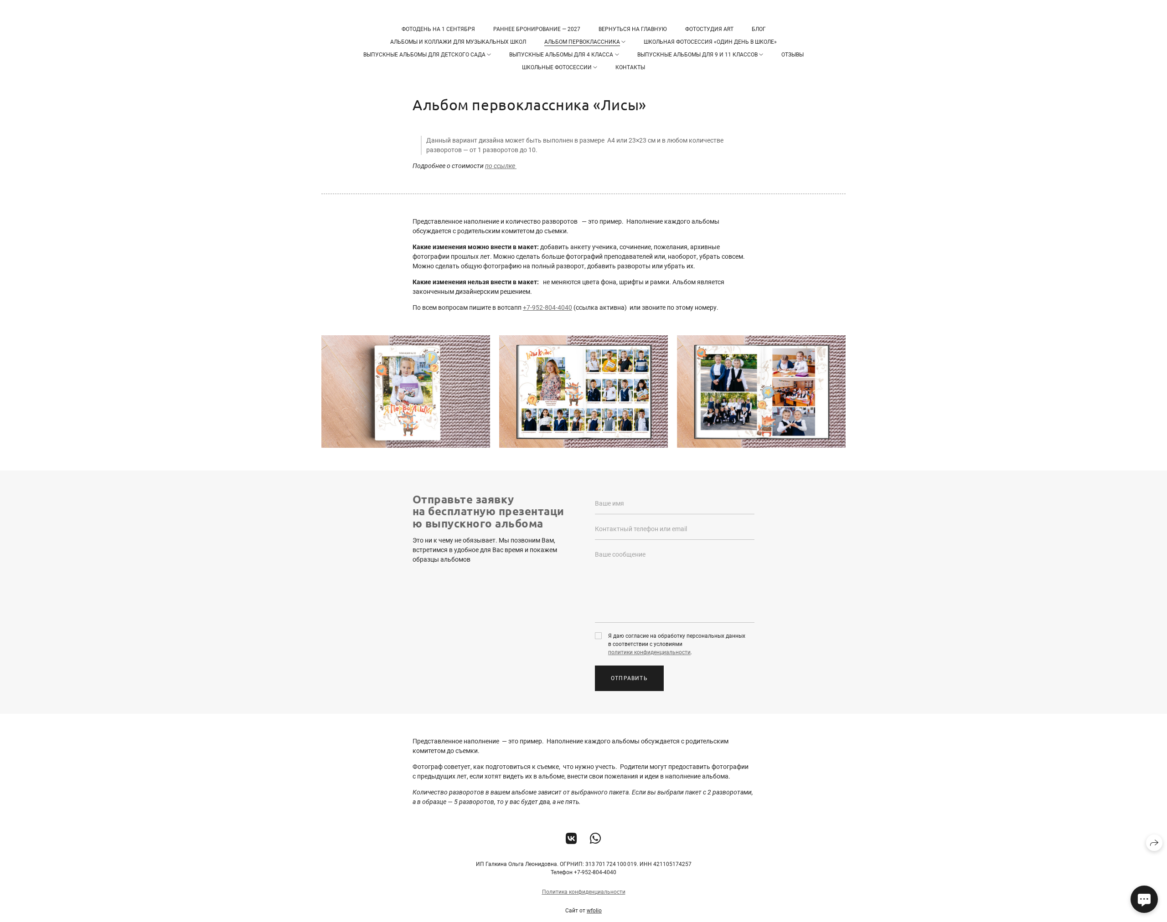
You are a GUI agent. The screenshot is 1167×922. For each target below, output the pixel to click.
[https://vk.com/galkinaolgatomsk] (571, 838)
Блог (759, 29)
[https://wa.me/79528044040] (595, 838)
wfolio (594, 910)
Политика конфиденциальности (583, 892)
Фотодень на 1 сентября (438, 29)
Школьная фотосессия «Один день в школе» (710, 42)
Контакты (630, 67)
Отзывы (792, 54)
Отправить (629, 678)
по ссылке (500, 165)
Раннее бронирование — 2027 (536, 29)
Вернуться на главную (633, 29)
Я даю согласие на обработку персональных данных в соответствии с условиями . (676, 644)
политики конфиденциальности (649, 652)
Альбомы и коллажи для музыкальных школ (458, 42)
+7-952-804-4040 (547, 307)
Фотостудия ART (709, 29)
